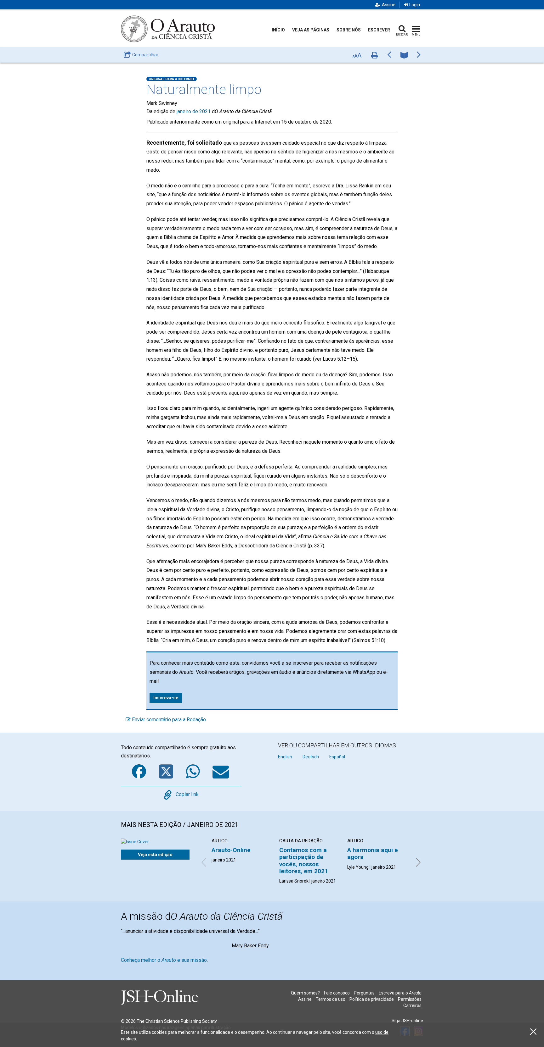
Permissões (410, 999)
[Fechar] (533, 1031)
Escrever (379, 29)
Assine (388, 4)
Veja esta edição (155, 854)
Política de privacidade (371, 999)
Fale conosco (337, 992)
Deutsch (311, 756)
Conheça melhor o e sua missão (164, 960)
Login (414, 4)
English (285, 756)
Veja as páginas (310, 29)
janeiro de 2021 (194, 111)
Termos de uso (330, 999)
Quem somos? (305, 992)
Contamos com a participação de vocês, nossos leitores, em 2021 (303, 860)
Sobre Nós (349, 29)
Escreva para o (400, 992)
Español (337, 756)
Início (278, 29)
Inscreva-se (165, 697)
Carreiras (412, 1005)
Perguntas (364, 992)
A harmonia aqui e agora (372, 853)
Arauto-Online (231, 850)
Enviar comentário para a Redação (168, 720)
